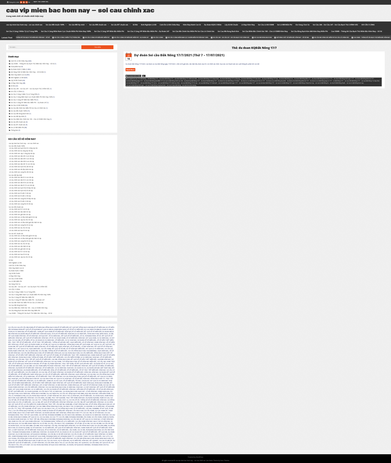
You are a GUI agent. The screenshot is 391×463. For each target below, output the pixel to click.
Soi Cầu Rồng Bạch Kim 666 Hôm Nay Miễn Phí (309, 31)
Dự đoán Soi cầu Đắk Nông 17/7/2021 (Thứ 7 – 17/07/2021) (179, 55)
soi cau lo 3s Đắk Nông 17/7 (284, 83)
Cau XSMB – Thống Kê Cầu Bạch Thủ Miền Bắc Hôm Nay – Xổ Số (356, 31)
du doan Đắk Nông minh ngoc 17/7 (344, 78)
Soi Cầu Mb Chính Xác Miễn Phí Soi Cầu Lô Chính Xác (193, 31)
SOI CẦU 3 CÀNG (368, 25)
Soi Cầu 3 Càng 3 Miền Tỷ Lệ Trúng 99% (22, 31)
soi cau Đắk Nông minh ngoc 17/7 (228, 83)
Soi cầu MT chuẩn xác (119, 25)
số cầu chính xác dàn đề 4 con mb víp (21, 156)
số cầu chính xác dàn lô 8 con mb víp (21, 183)
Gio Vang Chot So (302, 25)
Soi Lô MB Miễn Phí (284, 25)
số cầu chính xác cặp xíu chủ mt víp (20, 257)
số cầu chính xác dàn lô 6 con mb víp (21, 180)
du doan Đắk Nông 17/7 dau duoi (251, 78)
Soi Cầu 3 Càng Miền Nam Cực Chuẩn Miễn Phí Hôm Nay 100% (66, 31)
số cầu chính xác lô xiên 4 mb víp (20, 201)
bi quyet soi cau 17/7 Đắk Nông (137, 78)
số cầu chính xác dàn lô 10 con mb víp (21, 185)
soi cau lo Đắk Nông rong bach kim (155, 85)
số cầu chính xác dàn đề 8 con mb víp (21, 161)
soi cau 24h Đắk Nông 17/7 (352, 81)
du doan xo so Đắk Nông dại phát (276, 81)
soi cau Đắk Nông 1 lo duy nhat (370, 81)
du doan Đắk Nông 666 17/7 (302, 78)
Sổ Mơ (135, 25)
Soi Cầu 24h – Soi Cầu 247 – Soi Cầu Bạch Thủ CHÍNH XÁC (335, 25)
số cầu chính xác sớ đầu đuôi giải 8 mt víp (23, 236)
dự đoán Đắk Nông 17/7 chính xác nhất (186, 78)
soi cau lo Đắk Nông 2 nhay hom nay (303, 83)
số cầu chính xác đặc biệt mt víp (19, 246)
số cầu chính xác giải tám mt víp (19, 249)
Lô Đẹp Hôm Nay (248, 25)
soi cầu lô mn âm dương (189, 85)
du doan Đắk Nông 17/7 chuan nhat (208, 78)
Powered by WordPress (195, 457)
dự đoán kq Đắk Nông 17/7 (192, 81)
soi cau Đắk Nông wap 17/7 (247, 83)
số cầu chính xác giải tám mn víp (20, 214)
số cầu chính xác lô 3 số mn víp (19, 252)
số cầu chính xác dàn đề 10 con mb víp (22, 164)
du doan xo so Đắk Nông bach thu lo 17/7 (253, 81)
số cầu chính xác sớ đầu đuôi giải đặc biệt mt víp (25, 238)
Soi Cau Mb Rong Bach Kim (228, 31)
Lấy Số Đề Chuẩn (231, 25)
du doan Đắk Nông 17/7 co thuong (230, 78)
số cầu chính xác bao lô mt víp (19, 254)
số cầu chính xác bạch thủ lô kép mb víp (22, 188)
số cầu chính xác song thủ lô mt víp (20, 241)
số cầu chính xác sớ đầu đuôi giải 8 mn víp (23, 217)
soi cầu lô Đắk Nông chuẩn (337, 83)
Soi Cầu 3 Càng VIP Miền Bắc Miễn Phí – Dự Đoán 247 (148, 31)
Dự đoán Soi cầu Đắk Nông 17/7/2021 (228, 81)
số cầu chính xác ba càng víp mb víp (21, 151)
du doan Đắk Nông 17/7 (166, 78)
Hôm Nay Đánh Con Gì (192, 25)
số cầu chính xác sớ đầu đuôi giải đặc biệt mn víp (25, 222)
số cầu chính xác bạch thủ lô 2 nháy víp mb (23, 148)
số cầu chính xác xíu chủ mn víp (19, 228)
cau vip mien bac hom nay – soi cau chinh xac (24, 25)
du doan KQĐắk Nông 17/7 (209, 81)
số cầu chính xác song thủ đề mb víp (21, 172)
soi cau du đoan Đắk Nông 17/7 (265, 83)
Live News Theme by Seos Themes (217, 460)
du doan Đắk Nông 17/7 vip (270, 78)
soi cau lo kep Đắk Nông (174, 85)
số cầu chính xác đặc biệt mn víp (20, 212)
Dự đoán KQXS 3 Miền (212, 25)
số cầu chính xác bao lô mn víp (19, 230)
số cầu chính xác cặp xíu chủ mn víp (21, 220)
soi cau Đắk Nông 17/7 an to (149, 83)
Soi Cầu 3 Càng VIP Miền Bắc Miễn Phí (109, 31)
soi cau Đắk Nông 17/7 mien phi (208, 83)
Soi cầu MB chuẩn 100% (55, 25)
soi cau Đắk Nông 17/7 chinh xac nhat (169, 83)
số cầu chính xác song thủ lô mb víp (21, 204)
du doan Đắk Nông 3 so (286, 78)
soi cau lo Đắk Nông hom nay (355, 83)
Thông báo (14, 130)
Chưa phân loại (16, 66)
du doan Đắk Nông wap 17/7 (134, 81)
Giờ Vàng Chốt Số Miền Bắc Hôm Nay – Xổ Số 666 (248, 37)
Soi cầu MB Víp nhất (77, 25)
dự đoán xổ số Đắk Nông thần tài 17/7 (298, 81)
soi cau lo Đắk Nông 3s (321, 83)
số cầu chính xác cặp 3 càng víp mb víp (22, 153)
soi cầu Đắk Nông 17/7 (132, 83)
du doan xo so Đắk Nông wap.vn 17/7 (321, 81)
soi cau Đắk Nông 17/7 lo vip (189, 83)
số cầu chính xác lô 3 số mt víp (19, 209)
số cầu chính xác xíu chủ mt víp (19, 244)
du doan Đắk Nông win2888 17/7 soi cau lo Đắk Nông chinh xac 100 (163, 81)
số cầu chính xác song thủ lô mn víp (21, 225)
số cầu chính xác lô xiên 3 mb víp (20, 193)
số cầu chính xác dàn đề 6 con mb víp (21, 159)
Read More (130, 70)
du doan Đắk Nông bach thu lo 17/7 (322, 78)
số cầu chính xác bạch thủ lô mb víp (21, 190)
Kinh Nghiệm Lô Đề (148, 25)
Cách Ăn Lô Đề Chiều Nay (170, 25)
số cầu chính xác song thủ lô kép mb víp (22, 199)
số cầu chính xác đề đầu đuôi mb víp (21, 169)
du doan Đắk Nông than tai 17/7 (364, 78)
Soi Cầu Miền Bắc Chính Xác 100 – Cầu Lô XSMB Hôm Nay (265, 31)
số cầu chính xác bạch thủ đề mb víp (21, 167)
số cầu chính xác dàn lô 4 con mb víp (21, 177)
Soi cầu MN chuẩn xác (98, 25)
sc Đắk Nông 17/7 (338, 81)
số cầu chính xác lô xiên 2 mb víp (20, 196)
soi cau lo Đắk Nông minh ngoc (135, 85)
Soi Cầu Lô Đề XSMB (266, 25)
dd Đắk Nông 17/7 (153, 78)
